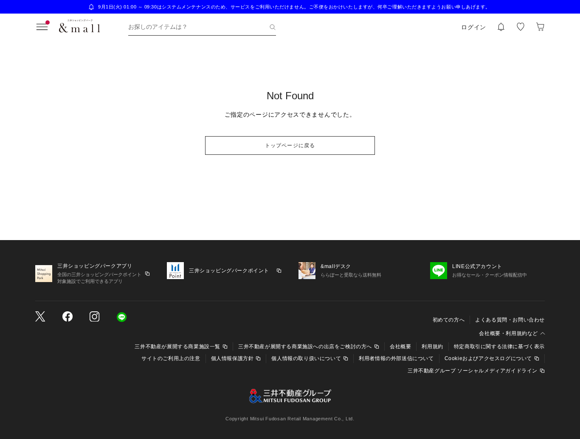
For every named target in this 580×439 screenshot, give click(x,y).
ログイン (473, 27)
